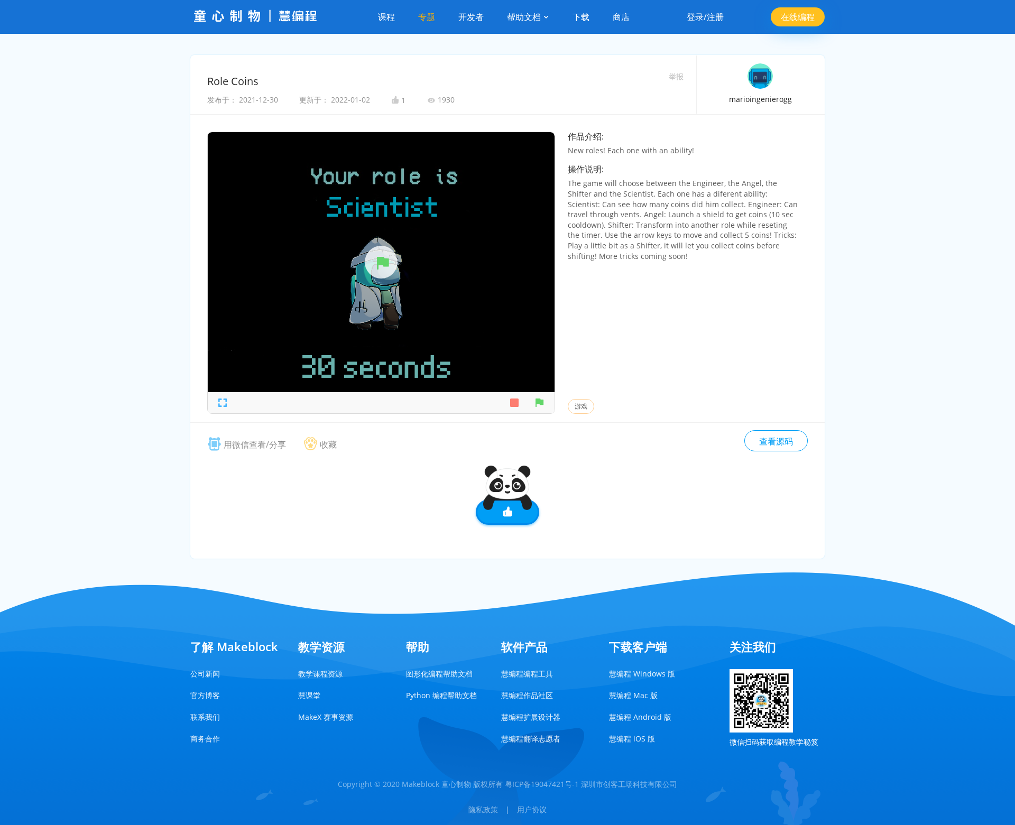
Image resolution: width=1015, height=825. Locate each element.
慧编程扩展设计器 (530, 717)
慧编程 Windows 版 (642, 674)
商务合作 (205, 739)
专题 (426, 17)
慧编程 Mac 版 (633, 695)
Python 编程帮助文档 (441, 695)
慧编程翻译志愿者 (530, 739)
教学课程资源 (320, 674)
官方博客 (205, 695)
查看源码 (776, 441)
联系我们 (205, 717)
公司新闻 (205, 674)
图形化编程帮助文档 (439, 674)
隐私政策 (483, 809)
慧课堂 (309, 695)
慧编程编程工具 (527, 674)
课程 (386, 17)
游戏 (581, 406)
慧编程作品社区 (527, 695)
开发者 (471, 17)
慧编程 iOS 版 (632, 739)
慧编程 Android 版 (640, 717)
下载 (581, 17)
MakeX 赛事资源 (325, 717)
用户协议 (532, 809)
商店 (621, 17)
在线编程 (798, 17)
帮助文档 (525, 17)
